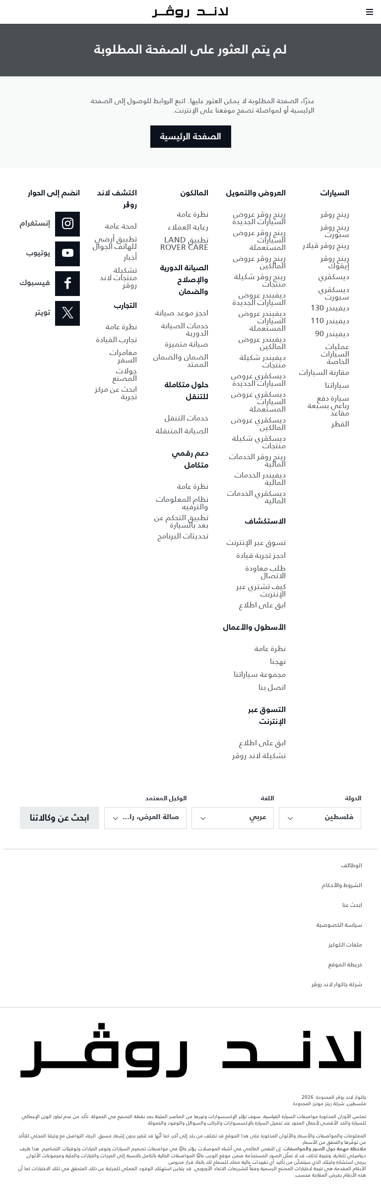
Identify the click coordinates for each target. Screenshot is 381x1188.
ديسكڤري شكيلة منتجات (259, 441)
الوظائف (351, 866)
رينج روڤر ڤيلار (326, 245)
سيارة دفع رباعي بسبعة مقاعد (328, 405)
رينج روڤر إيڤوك (334, 261)
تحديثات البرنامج (183, 535)
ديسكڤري (333, 276)
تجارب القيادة (116, 339)
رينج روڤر (334, 214)
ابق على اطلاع (262, 604)
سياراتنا (337, 385)
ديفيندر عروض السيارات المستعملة (262, 320)
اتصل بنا (272, 687)
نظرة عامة (270, 648)
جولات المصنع (125, 374)
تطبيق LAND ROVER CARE (184, 243)
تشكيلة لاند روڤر (259, 755)
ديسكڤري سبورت (333, 293)
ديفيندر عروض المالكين (262, 342)
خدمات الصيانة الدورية (184, 329)
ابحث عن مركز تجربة (116, 392)
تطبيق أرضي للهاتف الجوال (115, 242)
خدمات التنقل (186, 417)
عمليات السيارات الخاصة (335, 354)
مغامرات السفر (123, 356)
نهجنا (278, 661)
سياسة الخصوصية (339, 925)
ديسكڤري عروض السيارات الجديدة (258, 379)
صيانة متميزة (186, 344)
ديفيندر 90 (332, 333)
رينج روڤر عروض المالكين (259, 261)
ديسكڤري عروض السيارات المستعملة (258, 401)
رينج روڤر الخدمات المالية (257, 460)
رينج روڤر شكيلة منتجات (260, 280)
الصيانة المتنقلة (182, 430)
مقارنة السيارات (324, 372)
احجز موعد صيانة (181, 312)
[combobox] (320, 818)
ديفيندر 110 (330, 320)
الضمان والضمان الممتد (180, 360)
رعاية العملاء (188, 227)
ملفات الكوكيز (345, 945)
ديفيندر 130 (330, 307)
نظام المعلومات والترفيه (182, 502)
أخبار (130, 257)
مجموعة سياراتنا (260, 674)
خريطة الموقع (345, 965)
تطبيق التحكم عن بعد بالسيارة (181, 521)
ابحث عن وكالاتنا (59, 818)
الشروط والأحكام (342, 886)
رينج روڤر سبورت (334, 230)
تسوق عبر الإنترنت (256, 542)
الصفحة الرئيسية (190, 136)
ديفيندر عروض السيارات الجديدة (259, 298)
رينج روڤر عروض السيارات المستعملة (259, 240)
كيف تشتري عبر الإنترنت (261, 590)
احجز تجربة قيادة (261, 555)
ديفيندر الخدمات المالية (260, 478)
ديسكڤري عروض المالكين (258, 423)
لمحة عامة (121, 226)
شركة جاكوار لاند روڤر (337, 985)
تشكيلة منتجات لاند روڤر (118, 277)
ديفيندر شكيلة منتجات (263, 361)
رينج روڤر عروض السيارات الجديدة (259, 217)
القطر (340, 423)
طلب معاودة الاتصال (266, 571)
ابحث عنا (352, 905)
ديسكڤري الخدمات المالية (256, 496)
